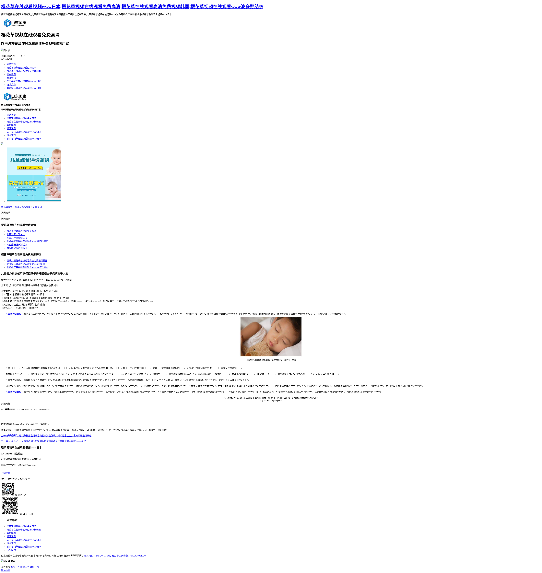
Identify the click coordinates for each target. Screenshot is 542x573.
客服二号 (24, 567)
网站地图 (111, 556)
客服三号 (34, 567)
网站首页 (11, 64)
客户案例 (11, 74)
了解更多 (5, 473)
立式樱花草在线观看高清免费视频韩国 (26, 264)
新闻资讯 (11, 78)
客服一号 (15, 567)
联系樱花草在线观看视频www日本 (24, 88)
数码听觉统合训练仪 (17, 248)
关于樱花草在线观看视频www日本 (24, 81)
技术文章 (11, 84)
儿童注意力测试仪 (16, 234)
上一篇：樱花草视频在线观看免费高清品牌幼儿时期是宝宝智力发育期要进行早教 (46, 435)
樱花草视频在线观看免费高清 (21, 67)
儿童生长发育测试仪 (17, 244)
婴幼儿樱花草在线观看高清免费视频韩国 (27, 260)
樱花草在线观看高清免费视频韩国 (24, 71)
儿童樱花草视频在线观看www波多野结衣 (27, 241)
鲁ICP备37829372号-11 (95, 556)
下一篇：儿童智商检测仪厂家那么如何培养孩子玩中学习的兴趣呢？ (44, 441)
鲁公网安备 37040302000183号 (131, 556)
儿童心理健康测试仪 (17, 238)
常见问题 (11, 550)
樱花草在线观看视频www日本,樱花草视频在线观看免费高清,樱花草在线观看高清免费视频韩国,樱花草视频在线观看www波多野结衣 (132, 6)
